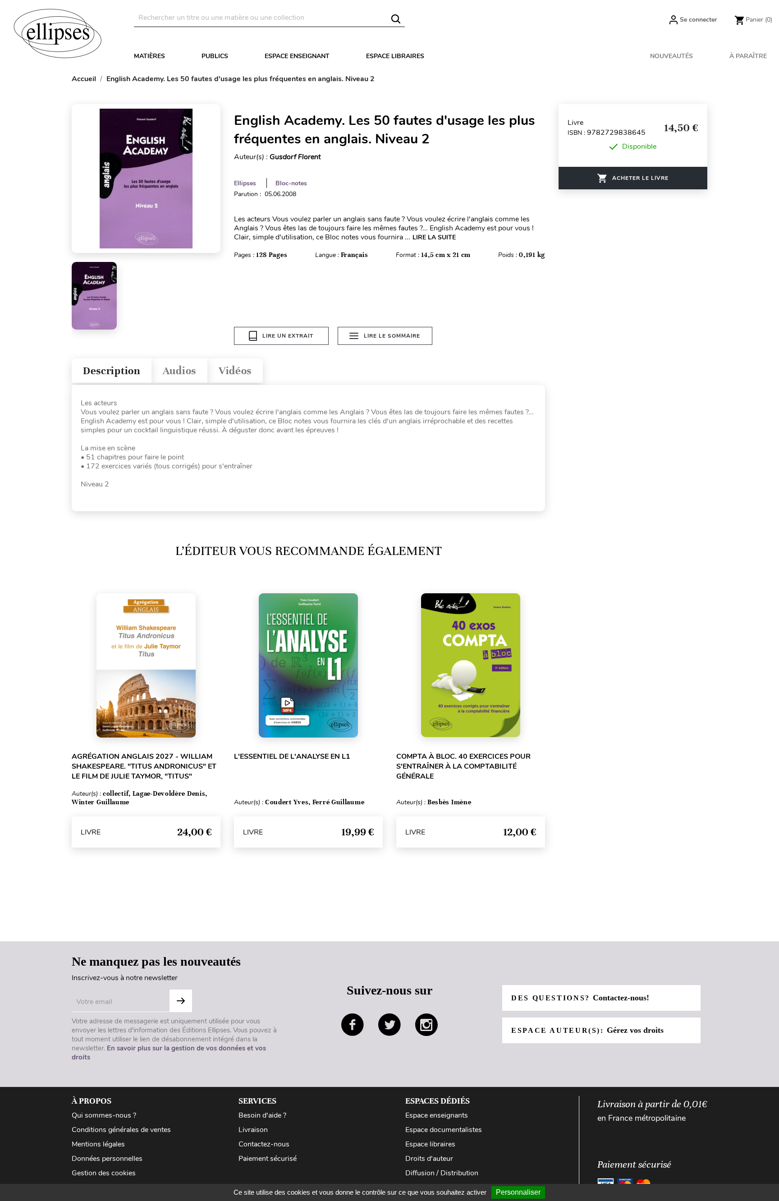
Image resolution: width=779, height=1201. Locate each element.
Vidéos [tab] (235, 370)
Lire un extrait (287, 335)
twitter (389, 1024)
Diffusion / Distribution (441, 1173)
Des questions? (580, 997)
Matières (149, 56)
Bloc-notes (291, 183)
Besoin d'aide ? (262, 1115)
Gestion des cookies (104, 1173)
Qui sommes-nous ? (104, 1115)
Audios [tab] (179, 370)
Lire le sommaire (392, 335)
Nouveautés (671, 56)
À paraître (748, 56)
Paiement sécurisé (267, 1159)
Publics (215, 56)
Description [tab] (111, 370)
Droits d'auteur (429, 1159)
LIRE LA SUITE (434, 237)
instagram (426, 1024)
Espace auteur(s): (587, 1030)
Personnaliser (518, 1192)
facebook (352, 1024)
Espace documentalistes (443, 1130)
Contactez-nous (263, 1144)
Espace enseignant (297, 56)
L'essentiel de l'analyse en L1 (292, 756)
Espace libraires (395, 56)
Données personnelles (107, 1159)
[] (396, 19)
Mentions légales (98, 1144)
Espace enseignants (436, 1115)
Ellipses (245, 183)
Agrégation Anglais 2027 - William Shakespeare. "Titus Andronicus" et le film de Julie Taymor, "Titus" (144, 766)
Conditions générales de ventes (121, 1130)
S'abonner (181, 1001)
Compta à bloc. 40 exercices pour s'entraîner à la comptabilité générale (463, 766)
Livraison (253, 1130)
